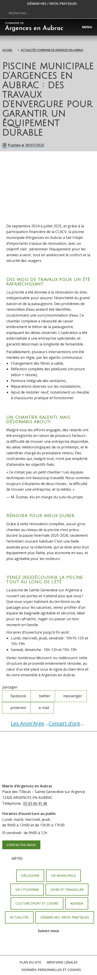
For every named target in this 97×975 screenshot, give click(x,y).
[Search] (86, 13)
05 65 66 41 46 (35, 803)
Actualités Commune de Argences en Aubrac (52, 50)
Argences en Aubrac (34, 27)
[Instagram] (54, 944)
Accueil (7, 50)
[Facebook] (42, 944)
